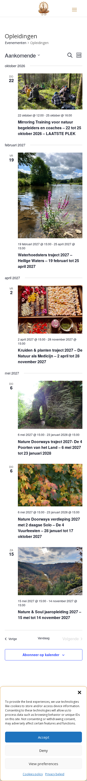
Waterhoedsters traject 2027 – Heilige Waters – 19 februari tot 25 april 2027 (48, 260)
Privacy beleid (54, 774)
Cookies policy (33, 774)
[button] (79, 692)
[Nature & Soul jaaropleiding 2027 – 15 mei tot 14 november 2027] (50, 571)
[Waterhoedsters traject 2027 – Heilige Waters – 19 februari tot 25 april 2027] (50, 195)
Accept (43, 737)
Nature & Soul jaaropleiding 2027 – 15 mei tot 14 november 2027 (49, 614)
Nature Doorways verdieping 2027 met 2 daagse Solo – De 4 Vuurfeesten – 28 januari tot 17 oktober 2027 (49, 527)
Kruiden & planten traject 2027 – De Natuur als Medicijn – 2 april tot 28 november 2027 (50, 355)
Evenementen (15, 42)
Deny (43, 750)
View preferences (43, 763)
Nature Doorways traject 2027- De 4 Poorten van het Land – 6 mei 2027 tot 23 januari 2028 (50, 447)
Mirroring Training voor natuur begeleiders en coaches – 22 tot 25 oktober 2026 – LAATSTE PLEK (49, 127)
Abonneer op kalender (40, 654)
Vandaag (44, 638)
